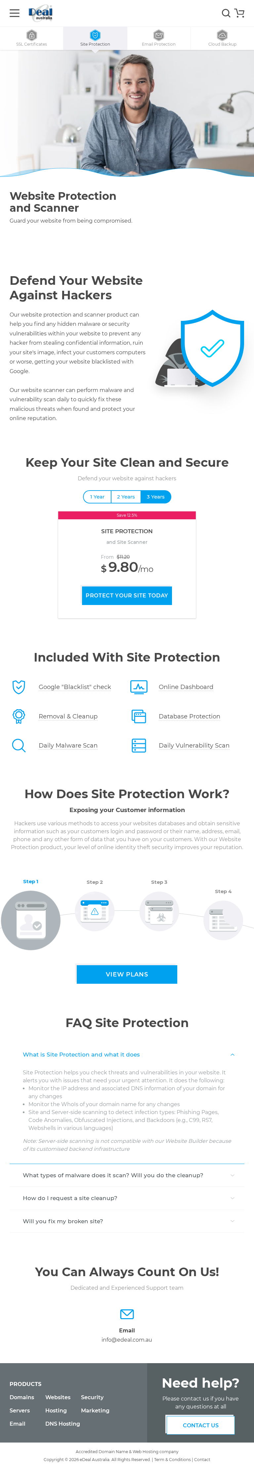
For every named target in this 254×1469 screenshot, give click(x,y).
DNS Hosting (62, 1424)
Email (17, 1424)
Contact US (201, 1425)
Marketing (95, 1410)
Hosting (56, 1410)
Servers (20, 1410)
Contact (202, 1459)
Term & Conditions (172, 1459)
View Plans (127, 974)
